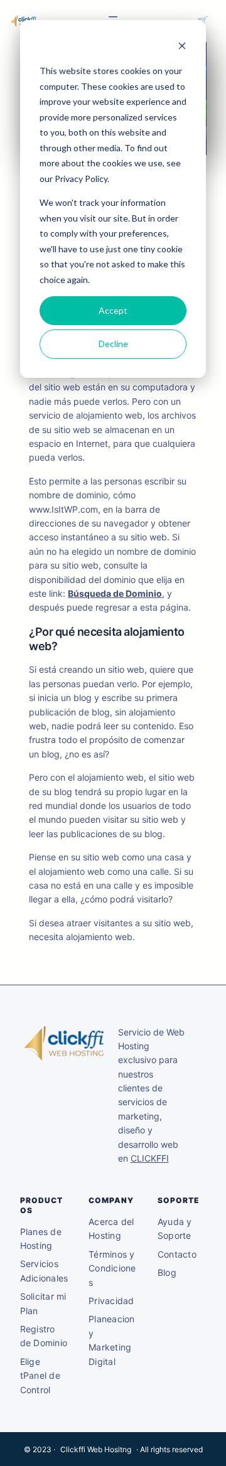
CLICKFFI (150, 1158)
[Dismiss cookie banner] (182, 47)
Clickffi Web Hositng (95, 1449)
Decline (113, 343)
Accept (113, 310)
